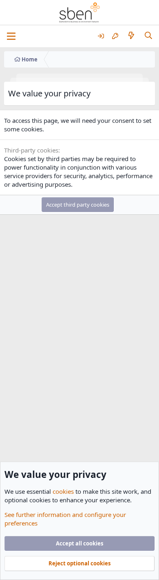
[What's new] (131, 36)
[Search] (148, 36)
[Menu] (11, 36)
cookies (63, 491)
